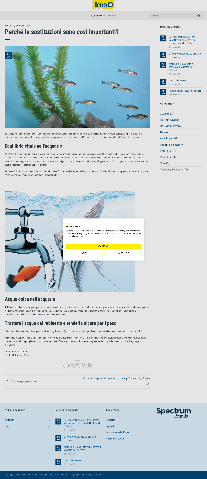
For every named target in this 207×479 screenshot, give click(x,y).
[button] (70, 223)
